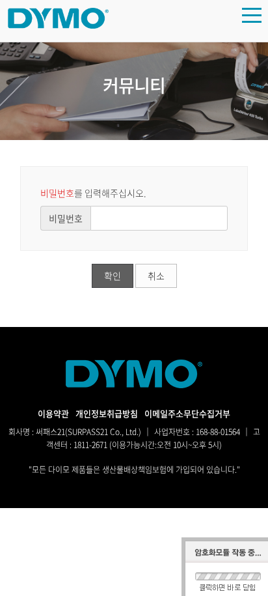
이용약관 (53, 413)
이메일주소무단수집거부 (187, 413)
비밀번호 (66, 218)
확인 (112, 275)
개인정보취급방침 (106, 413)
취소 (156, 275)
